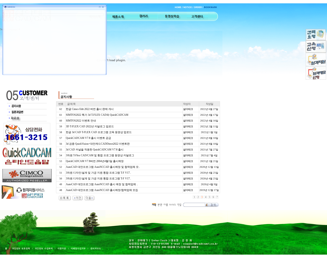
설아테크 (188, 109)
